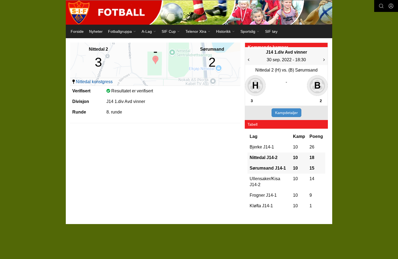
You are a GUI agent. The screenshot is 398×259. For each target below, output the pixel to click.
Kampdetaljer (286, 113)
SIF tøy (271, 31)
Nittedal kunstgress (94, 81)
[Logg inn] (391, 6)
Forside (77, 31)
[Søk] (381, 6)
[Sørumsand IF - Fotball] (199, 12)
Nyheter (96, 31)
